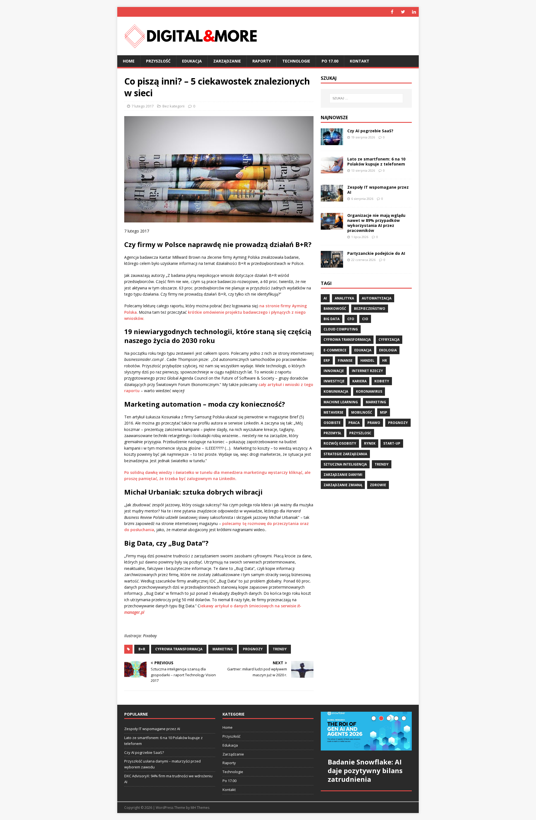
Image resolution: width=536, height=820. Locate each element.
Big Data (331, 319)
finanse (345, 360)
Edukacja (192, 61)
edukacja (362, 350)
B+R (141, 649)
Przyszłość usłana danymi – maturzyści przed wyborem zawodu (162, 764)
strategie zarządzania (345, 454)
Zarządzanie (227, 61)
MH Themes (200, 807)
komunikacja (336, 391)
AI (325, 298)
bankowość (335, 308)
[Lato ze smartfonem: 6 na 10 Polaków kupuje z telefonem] (332, 169)
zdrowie (378, 485)
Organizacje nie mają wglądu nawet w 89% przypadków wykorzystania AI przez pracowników (376, 223)
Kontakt (359, 61)
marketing (222, 649)
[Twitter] (403, 12)
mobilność (361, 412)
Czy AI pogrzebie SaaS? (370, 130)
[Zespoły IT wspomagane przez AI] (332, 198)
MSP (383, 412)
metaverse (333, 412)
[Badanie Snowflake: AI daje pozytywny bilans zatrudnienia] (366, 731)
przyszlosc (360, 433)
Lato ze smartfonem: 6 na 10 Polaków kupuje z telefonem (376, 161)
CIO (365, 319)
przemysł (332, 433)
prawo (373, 422)
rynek (369, 443)
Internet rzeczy (367, 370)
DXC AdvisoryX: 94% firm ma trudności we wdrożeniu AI (168, 778)
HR (384, 360)
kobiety (381, 381)
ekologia (388, 350)
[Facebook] (392, 12)
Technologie (296, 61)
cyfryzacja (389, 339)
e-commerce (335, 350)
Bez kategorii (173, 106)
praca (354, 422)
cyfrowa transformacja (178, 649)
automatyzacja (376, 298)
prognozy (253, 649)
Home (129, 61)
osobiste (332, 422)
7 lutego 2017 (142, 106)
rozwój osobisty (340, 443)
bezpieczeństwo (369, 308)
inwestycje (334, 381)
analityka (344, 298)
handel (367, 360)
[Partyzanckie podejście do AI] (332, 264)
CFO (350, 319)
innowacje (334, 370)
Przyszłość (158, 61)
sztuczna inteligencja (345, 464)
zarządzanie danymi (343, 474)
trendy (280, 649)
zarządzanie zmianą (343, 485)
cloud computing (341, 329)
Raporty (261, 61)
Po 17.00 (330, 61)
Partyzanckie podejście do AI (376, 253)
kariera (359, 381)
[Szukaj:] (366, 98)
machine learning (341, 402)
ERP (327, 360)
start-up (391, 443)
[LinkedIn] (414, 12)
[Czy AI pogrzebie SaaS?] (332, 141)
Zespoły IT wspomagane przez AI (378, 189)
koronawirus (369, 391)
